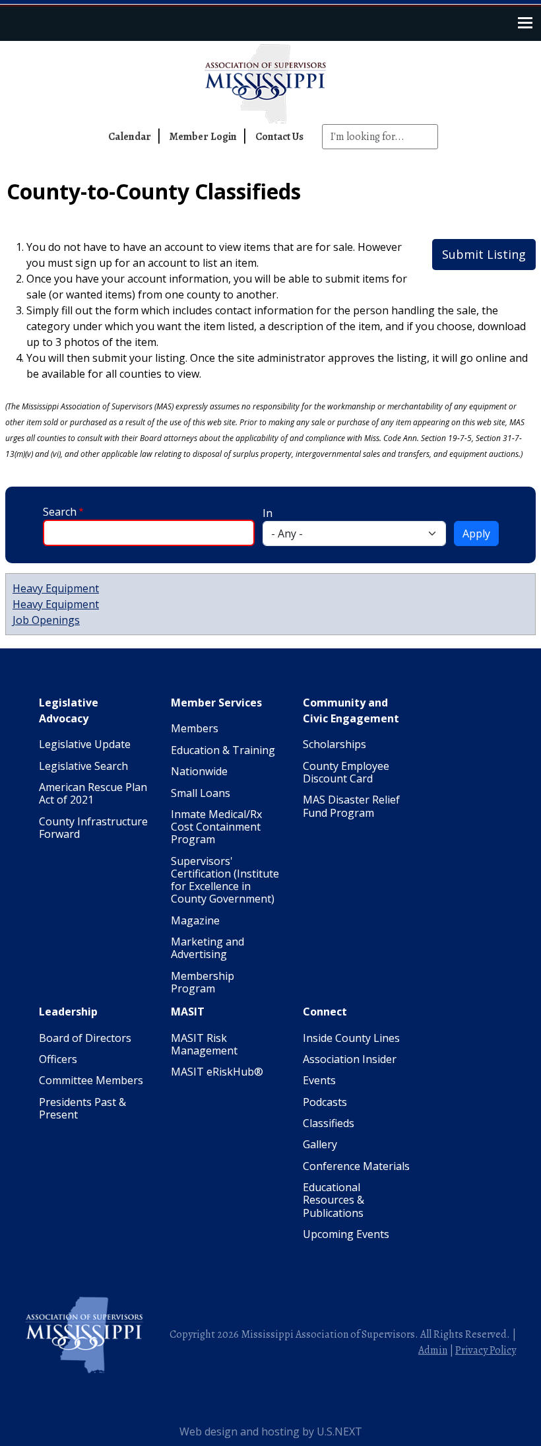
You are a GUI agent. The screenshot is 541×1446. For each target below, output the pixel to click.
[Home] (271, 83)
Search (60, 511)
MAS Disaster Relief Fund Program (351, 805)
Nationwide (199, 771)
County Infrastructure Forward (93, 827)
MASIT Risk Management (204, 1044)
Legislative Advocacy (68, 710)
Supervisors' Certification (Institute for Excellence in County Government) (225, 880)
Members (194, 728)
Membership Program (202, 982)
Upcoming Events (346, 1234)
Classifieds (328, 1123)
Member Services (216, 702)
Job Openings (46, 620)
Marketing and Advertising (207, 947)
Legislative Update (85, 744)
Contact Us (279, 136)
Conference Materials (356, 1166)
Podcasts (325, 1102)
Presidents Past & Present (82, 1108)
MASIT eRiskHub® (217, 1071)
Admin (432, 1350)
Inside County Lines (351, 1038)
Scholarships (334, 744)
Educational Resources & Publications (333, 1200)
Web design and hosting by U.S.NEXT (270, 1431)
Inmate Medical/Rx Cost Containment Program (216, 826)
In (267, 513)
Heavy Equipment (56, 588)
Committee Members (91, 1080)
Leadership (68, 1011)
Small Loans (200, 793)
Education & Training (223, 750)
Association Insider (350, 1059)
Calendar (129, 136)
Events (319, 1080)
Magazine (195, 920)
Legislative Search (83, 766)
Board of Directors (85, 1038)
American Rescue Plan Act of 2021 (93, 793)
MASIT (188, 1011)
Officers (58, 1059)
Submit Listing (484, 254)
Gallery (320, 1144)
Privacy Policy (485, 1350)
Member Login (203, 136)
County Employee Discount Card (346, 772)
